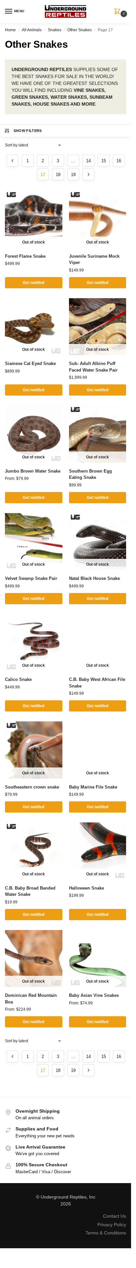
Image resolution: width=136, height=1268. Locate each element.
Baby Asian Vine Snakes (94, 995)
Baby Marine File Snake (93, 787)
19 (73, 174)
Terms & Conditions (105, 1232)
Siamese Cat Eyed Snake (30, 363)
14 (88, 160)
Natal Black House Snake (94, 578)
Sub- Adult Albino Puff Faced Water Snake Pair (93, 367)
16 (119, 160)
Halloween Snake (86, 888)
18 (58, 174)
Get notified (33, 282)
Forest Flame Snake (25, 256)
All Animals (32, 30)
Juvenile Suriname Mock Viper (94, 259)
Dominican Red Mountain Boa (31, 998)
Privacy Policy (111, 1224)
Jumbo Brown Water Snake (32, 471)
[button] (118, 12)
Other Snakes (79, 30)
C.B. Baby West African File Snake (97, 682)
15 (103, 160)
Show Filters (28, 131)
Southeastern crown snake (32, 787)
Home (10, 30)
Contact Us (114, 1216)
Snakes (54, 30)
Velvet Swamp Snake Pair (31, 578)
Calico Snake (18, 679)
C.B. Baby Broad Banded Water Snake (30, 891)
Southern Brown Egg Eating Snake (90, 474)
